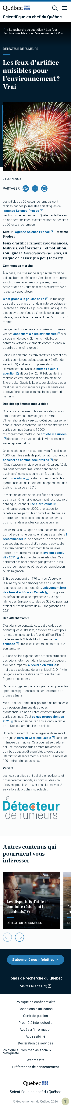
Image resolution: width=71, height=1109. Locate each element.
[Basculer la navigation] (64, 8)
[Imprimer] (44, 188)
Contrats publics (35, 1015)
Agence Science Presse (32, 232)
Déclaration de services (35, 1043)
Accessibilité (35, 1036)
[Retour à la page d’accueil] (4, 30)
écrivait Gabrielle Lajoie (34, 738)
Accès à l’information (35, 1029)
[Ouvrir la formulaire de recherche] (55, 8)
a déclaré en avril (40, 665)
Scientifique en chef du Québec (32, 17)
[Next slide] (19, 937)
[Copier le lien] (26, 188)
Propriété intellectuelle (35, 1022)
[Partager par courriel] (35, 188)
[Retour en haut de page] (65, 1101)
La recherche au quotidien (26, 30)
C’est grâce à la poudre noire (23, 299)
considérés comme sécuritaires (26, 460)
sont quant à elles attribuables (35, 334)
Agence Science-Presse (21, 211)
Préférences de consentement (35, 1067)
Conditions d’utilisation (36, 1008)
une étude (18, 478)
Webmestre (35, 1060)
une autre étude (41, 504)
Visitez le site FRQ (33, 986)
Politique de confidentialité (35, 1002)
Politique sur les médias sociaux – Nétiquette (28, 1052)
